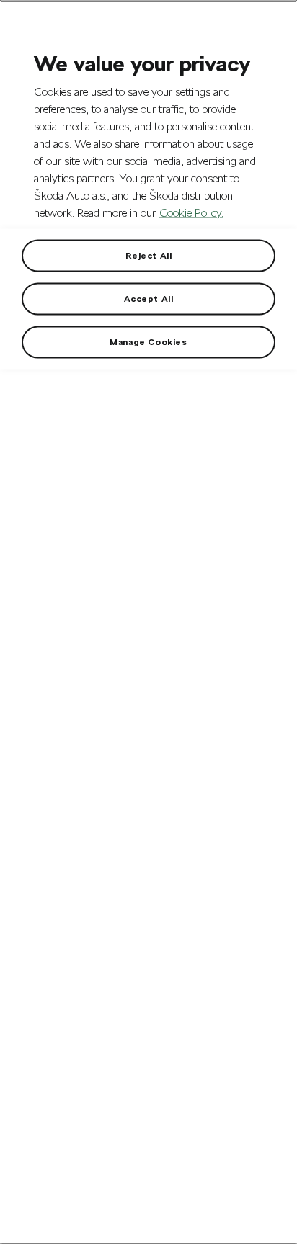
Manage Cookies (148, 342)
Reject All (148, 256)
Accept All (149, 299)
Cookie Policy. (191, 213)
